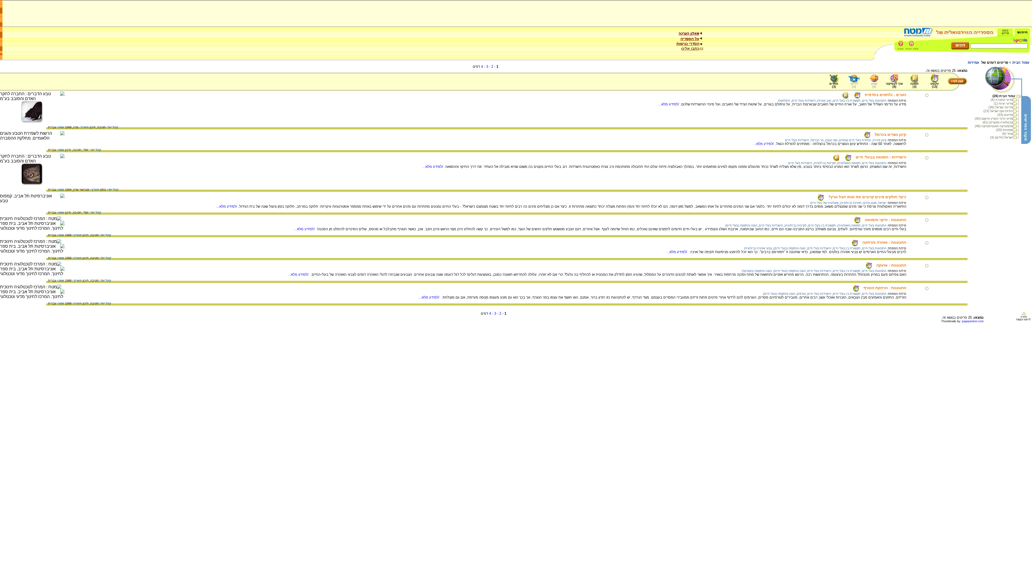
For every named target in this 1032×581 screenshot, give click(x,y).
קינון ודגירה (879, 140)
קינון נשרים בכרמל (890, 134)
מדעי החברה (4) (1002, 100)
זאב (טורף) (824, 100)
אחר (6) (1007, 134)
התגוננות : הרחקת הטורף (884, 288)
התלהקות (784, 100)
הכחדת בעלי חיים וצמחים (855, 140)
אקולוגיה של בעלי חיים (824, 202)
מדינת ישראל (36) (1000, 107)
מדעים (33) (1005, 115)
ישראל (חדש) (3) (1001, 137)
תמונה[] (914, 85)
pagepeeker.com (973, 321)
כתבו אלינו (690, 48)
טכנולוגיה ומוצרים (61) (998, 122)
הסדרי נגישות (687, 43)
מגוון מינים (870, 202)
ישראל (882, 202)
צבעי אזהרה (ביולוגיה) (758, 248)
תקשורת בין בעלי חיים (847, 100)
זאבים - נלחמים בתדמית (885, 95)
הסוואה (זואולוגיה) (849, 163)
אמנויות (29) (1004, 130)
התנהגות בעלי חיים (874, 100)
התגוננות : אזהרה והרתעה (884, 242)
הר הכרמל (817, 140)
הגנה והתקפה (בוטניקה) (757, 270)
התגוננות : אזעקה (891, 265)
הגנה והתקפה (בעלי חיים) (741, 225)
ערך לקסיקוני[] (894, 85)
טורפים (801, 293)
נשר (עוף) (831, 140)
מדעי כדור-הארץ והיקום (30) (994, 119)
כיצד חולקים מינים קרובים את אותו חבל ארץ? (867, 197)
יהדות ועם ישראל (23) (998, 111)
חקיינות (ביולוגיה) (825, 163)
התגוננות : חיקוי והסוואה (885, 220)
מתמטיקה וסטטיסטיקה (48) (994, 126)
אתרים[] (833, 85)
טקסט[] (934, 85)
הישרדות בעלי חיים (804, 100)
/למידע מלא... (669, 104)
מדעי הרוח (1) (1003, 103)
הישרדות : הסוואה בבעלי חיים (881, 157)
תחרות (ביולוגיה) (851, 202)
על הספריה (689, 39)
